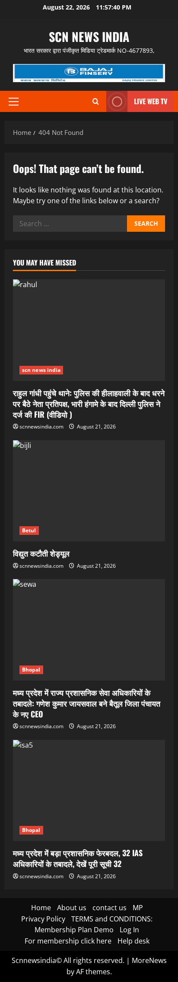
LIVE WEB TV (150, 101)
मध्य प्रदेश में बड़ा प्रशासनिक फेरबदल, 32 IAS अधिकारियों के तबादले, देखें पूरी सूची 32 (78, 858)
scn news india (89, 36)
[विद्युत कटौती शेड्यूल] (89, 491)
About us (71, 907)
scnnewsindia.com (41, 426)
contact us (109, 907)
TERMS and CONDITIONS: (112, 919)
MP (138, 907)
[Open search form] (95, 101)
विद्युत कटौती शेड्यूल (41, 553)
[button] (13, 102)
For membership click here (68, 941)
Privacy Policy (43, 919)
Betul (29, 530)
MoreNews (149, 960)
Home (41, 907)
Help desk (133, 941)
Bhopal (31, 669)
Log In (129, 929)
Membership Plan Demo (74, 929)
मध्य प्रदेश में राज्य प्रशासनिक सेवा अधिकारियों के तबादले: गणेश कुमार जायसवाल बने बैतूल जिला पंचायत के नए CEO (86, 703)
